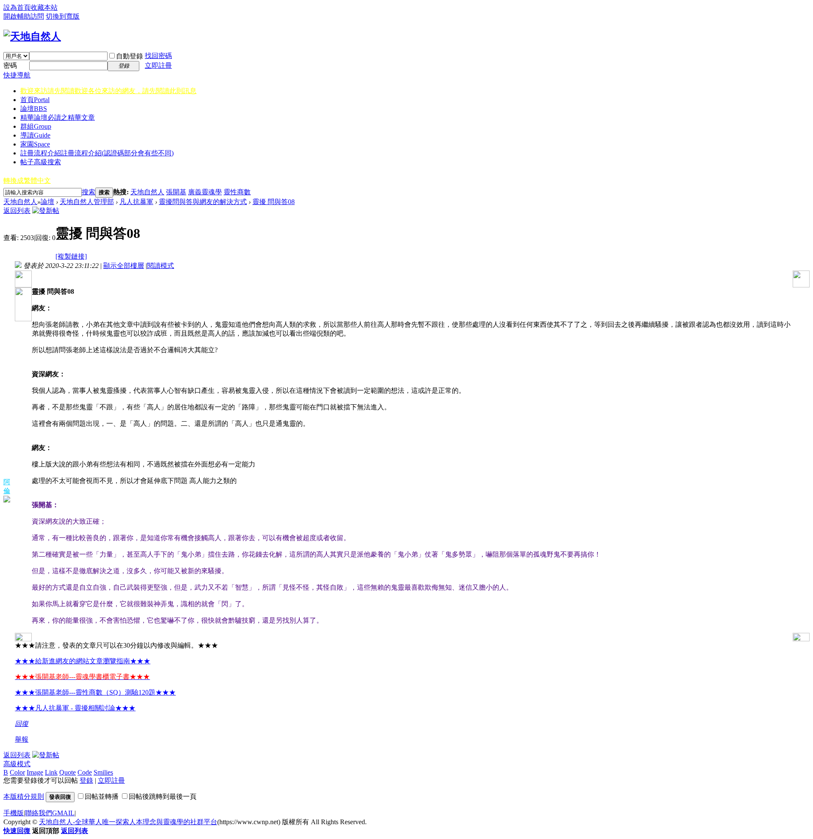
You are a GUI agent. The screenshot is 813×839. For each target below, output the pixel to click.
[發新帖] (45, 210)
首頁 (35, 99)
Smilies (103, 772)
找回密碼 (158, 55)
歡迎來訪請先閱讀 (108, 90)
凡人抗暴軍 (136, 201)
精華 (57, 117)
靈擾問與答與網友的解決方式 (203, 201)
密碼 (10, 65)
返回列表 (16, 210)
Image (35, 772)
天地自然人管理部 (87, 201)
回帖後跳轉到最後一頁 (162, 796)
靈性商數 (237, 192)
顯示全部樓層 (123, 265)
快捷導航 (16, 75)
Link (51, 772)
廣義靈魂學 (205, 192)
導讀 (35, 135)
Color (17, 772)
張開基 (176, 192)
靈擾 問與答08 (273, 201)
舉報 (21, 739)
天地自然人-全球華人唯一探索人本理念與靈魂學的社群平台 (128, 821)
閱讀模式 (160, 265)
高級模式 (16, 763)
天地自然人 (147, 192)
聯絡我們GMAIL (50, 813)
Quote (67, 772)
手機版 (13, 813)
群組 (35, 126)
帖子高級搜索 (40, 162)
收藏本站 (44, 7)
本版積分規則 (23, 796)
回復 (21, 723)
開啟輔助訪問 (23, 16)
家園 (35, 144)
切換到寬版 (63, 16)
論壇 (33, 108)
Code (84, 772)
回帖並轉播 (102, 796)
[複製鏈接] (71, 256)
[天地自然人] (32, 36)
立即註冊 (158, 65)
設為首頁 (16, 7)
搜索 (88, 192)
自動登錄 (129, 56)
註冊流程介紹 (97, 153)
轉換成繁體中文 (27, 180)
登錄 (86, 780)
